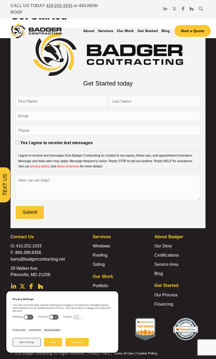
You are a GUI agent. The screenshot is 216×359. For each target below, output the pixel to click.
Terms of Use (123, 353)
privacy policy (40, 166)
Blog (158, 273)
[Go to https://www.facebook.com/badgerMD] (31, 287)
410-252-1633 (59, 5)
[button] (200, 9)
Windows (101, 246)
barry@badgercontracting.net (38, 259)
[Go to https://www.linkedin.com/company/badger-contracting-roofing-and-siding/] (13, 287)
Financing (163, 304)
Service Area (166, 264)
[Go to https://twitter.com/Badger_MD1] (22, 287)
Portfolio (100, 285)
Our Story (163, 246)
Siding (99, 264)
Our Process (166, 295)
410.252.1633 (29, 246)
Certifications (166, 255)
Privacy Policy (99, 353)
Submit (29, 212)
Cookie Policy (147, 353)
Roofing (100, 255)
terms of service (68, 166)
